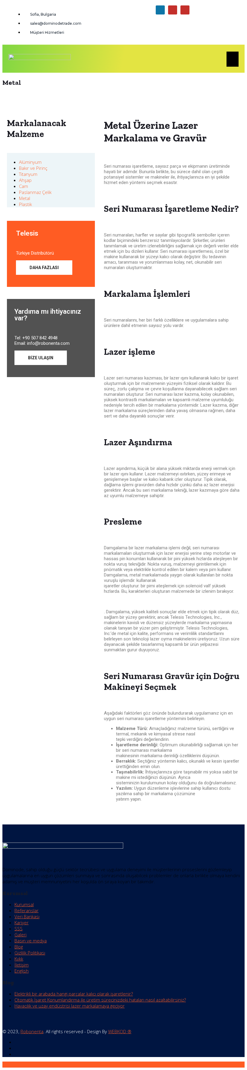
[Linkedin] (160, 9)
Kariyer (21, 922)
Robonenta (31, 1031)
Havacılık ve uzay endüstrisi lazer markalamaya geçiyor (69, 1006)
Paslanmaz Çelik (35, 192)
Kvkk (18, 959)
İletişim (21, 965)
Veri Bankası (26, 916)
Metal (24, 198)
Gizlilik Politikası (29, 953)
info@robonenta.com (48, 343)
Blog (18, 947)
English (21, 971)
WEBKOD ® (119, 1031)
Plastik (25, 204)
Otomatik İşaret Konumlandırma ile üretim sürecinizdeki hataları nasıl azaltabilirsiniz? (100, 1000)
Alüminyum (30, 162)
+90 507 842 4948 (40, 338)
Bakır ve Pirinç (33, 168)
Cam (23, 186)
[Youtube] (172, 9)
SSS (18, 929)
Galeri (20, 935)
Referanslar (26, 910)
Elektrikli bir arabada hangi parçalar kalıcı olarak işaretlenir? (73, 994)
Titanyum (28, 174)
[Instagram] (184, 9)
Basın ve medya (30, 941)
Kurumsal (24, 904)
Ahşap (25, 180)
